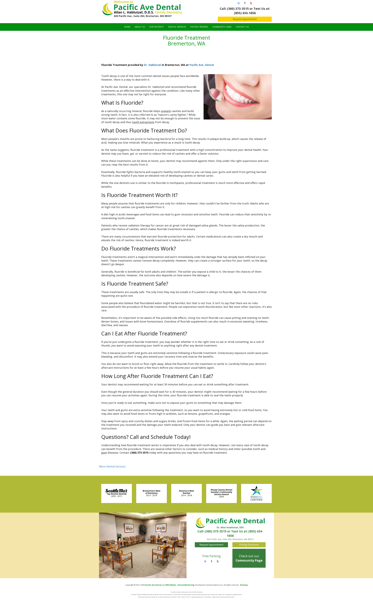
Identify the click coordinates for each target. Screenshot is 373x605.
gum (104, 452)
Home (127, 26)
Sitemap (244, 585)
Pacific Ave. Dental (201, 65)
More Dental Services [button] (112, 466)
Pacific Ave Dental (153, 585)
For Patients (156, 26)
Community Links (222, 26)
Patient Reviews (199, 26)
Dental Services (177, 26)
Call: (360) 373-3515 (234, 9)
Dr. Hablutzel (152, 65)
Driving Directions (249, 544)
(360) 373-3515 (215, 531)
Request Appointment (245, 19)
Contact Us (242, 26)
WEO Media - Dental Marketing (180, 585)
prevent (166, 111)
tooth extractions (143, 122)
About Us (140, 26)
